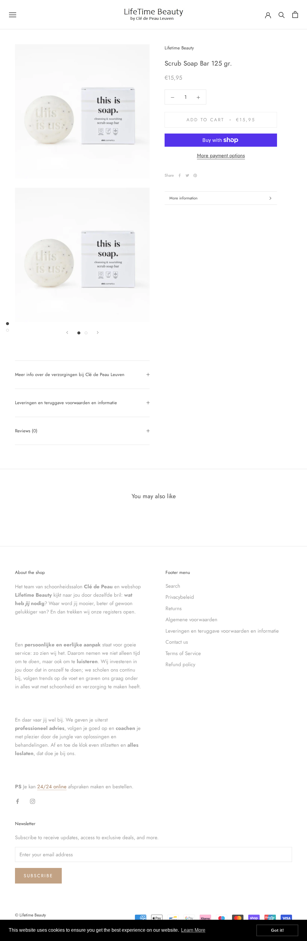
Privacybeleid (179, 597)
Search (172, 586)
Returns (173, 608)
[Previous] (67, 332)
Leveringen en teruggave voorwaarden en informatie (66, 402)
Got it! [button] (277, 930)
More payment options (221, 155)
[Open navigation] (12, 15)
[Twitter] (187, 175)
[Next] (98, 332)
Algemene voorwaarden (191, 619)
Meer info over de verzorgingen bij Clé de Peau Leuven (69, 374)
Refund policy (180, 664)
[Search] (282, 14)
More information (183, 198)
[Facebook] (179, 175)
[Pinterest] (195, 175)
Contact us (176, 641)
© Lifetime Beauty (30, 915)
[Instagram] (32, 801)
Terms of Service (183, 653)
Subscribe (38, 875)
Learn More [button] (193, 930)
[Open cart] (295, 14)
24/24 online (52, 786)
